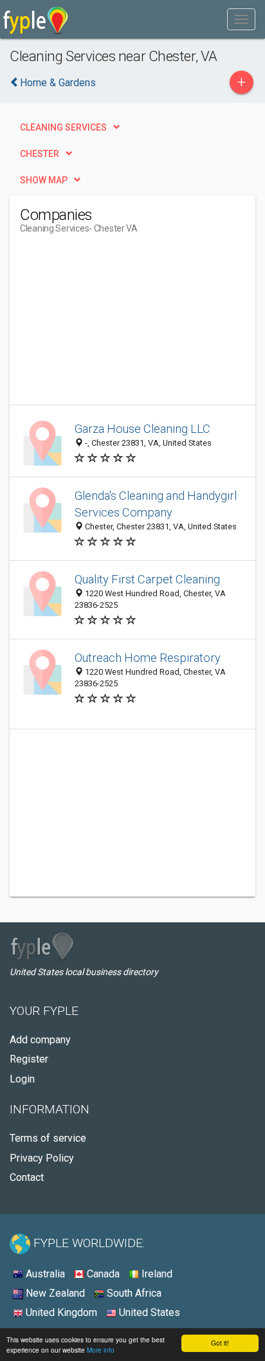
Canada (102, 1274)
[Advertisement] (116, 324)
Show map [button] (44, 180)
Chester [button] (39, 154)
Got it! (220, 1342)
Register (29, 1059)
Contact (27, 1177)
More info (100, 1350)
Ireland (155, 1274)
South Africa (132, 1293)
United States (148, 1312)
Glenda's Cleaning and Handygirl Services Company (156, 504)
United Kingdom (60, 1312)
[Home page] (35, 19)
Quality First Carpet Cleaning (147, 579)
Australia (44, 1274)
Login (22, 1079)
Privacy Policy (42, 1158)
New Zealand (54, 1293)
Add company (40, 1040)
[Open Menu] (241, 19)
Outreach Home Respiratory (148, 657)
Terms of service (48, 1138)
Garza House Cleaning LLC (142, 428)
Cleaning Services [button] (63, 127)
